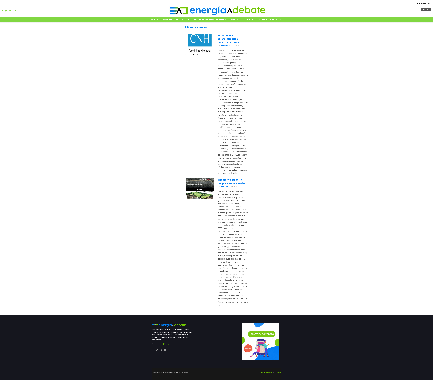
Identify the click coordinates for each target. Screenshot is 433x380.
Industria (179, 19)
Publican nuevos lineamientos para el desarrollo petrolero (228, 39)
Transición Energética (238, 19)
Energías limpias (206, 19)
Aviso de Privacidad (266, 372)
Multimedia (274, 19)
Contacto (278, 372)
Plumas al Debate (259, 19)
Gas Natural (166, 19)
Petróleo (155, 19)
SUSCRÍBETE (426, 9)
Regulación (221, 19)
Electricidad (191, 19)
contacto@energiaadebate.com (168, 344)
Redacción (224, 46)
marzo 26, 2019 (235, 186)
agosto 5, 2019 (235, 46)
